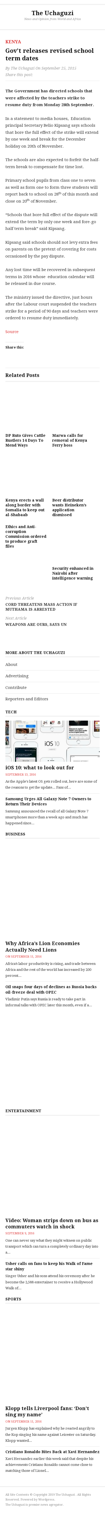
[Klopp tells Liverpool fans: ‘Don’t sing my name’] (52, 1355)
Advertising (17, 675)
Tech (11, 712)
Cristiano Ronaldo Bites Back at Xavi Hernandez (52, 1452)
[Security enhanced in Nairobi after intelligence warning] (73, 542)
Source (12, 331)
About (11, 664)
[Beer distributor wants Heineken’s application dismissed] (73, 474)
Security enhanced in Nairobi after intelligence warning (72, 573)
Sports (13, 1299)
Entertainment (23, 1111)
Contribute (16, 687)
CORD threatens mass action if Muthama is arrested (41, 603)
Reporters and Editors (26, 699)
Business (15, 834)
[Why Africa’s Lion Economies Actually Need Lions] (52, 890)
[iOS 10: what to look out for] (52, 741)
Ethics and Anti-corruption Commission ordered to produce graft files (25, 537)
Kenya (13, 41)
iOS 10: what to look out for (39, 767)
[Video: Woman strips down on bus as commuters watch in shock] (52, 1167)
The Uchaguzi (53, 13)
